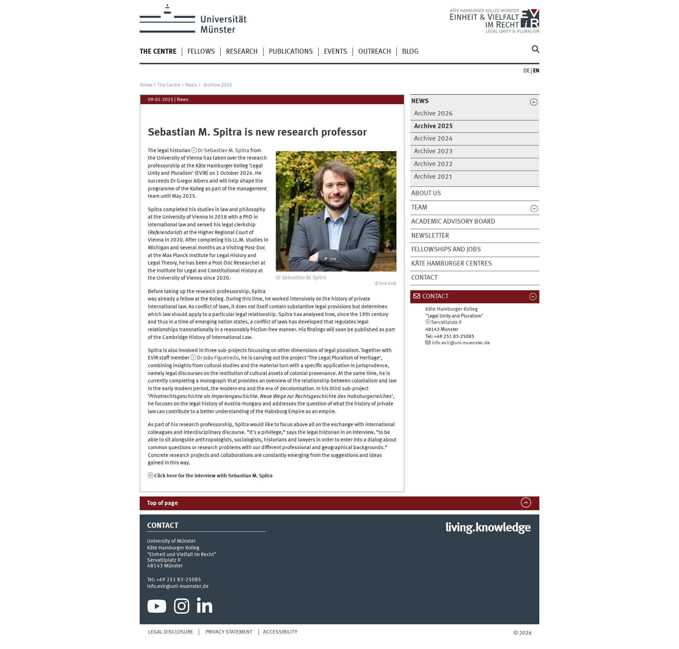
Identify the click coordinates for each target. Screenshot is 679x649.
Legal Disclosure (170, 632)
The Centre (168, 85)
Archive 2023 (433, 151)
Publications (291, 51)
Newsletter (430, 236)
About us (426, 193)
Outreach (374, 51)
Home (146, 85)
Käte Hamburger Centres (451, 264)
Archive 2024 (433, 139)
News (191, 85)
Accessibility (280, 632)
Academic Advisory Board (453, 222)
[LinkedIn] (204, 608)
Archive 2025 (217, 85)
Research (242, 51)
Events (335, 51)
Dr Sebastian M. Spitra (223, 151)
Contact (424, 278)
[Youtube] (157, 608)
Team (419, 207)
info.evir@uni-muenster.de (461, 342)
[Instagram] (181, 608)
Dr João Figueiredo (218, 358)
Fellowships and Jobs (446, 249)
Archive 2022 (433, 164)
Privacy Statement (228, 632)
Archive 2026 (433, 114)
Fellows (201, 51)
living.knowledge (487, 528)
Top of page (162, 503)
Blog (410, 51)
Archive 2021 (433, 177)
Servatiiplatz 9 (446, 322)
